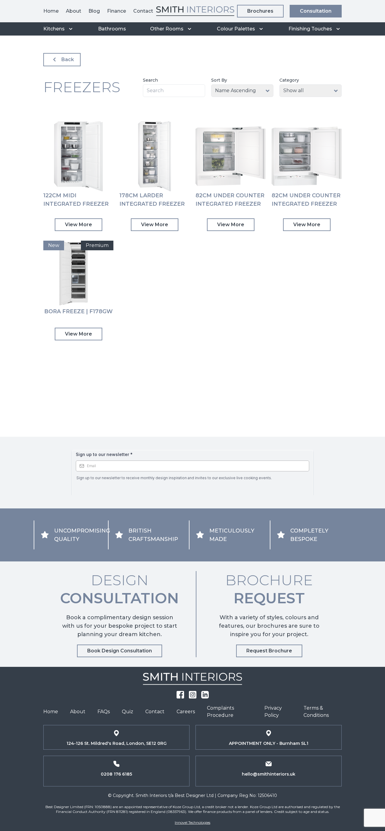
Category (289, 80)
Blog (94, 11)
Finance (116, 11)
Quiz (127, 711)
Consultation (315, 11)
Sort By (219, 80)
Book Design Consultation (119, 651)
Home (51, 11)
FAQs (103, 711)
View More (78, 224)
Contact (143, 11)
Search (150, 80)
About (73, 11)
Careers (186, 711)
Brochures (260, 11)
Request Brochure (269, 651)
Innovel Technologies (192, 822)
